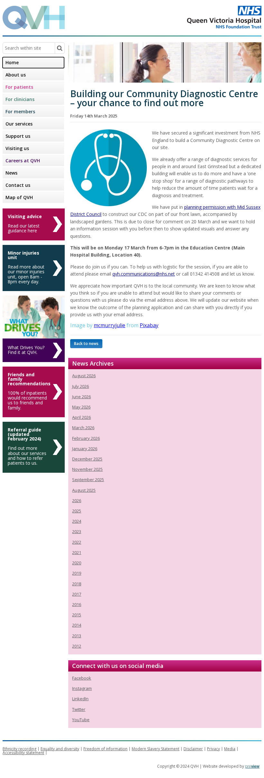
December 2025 (87, 459)
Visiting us (17, 148)
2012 (76, 646)
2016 (76, 604)
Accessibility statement (23, 752)
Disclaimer (193, 749)
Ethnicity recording (19, 749)
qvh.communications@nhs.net (143, 274)
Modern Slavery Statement (155, 749)
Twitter (78, 709)
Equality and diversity (60, 749)
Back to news (86, 343)
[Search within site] (59, 48)
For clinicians (19, 99)
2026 (76, 500)
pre (252, 766)
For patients (19, 87)
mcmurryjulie (109, 325)
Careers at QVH (22, 160)
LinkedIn (80, 699)
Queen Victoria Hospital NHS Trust (198, 17)
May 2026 (81, 407)
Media (229, 749)
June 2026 (81, 396)
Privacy (213, 749)
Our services (19, 124)
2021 (76, 552)
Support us (17, 136)
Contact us (17, 185)
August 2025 (84, 490)
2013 (76, 636)
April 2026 (81, 417)
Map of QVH (19, 197)
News (11, 173)
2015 (76, 615)
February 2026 (86, 438)
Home (12, 62)
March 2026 (83, 427)
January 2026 (84, 448)
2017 (76, 594)
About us (15, 75)
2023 (76, 531)
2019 (76, 573)
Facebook (81, 678)
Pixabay (149, 325)
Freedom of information (105, 749)
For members (20, 111)
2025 (76, 511)
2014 (76, 625)
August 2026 (84, 376)
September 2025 (88, 479)
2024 (76, 521)
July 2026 (80, 386)
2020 (76, 563)
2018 (76, 584)
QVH (34, 17)
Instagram (82, 688)
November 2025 (87, 469)
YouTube (81, 719)
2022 (76, 542)
